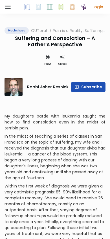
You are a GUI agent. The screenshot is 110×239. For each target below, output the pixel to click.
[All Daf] (72, 6)
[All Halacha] (49, 6)
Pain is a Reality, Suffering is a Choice (78, 31)
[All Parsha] (60, 6)
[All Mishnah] (38, 6)
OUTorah (40, 31)
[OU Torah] (27, 6)
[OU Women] (83, 6)
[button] (98, 6)
